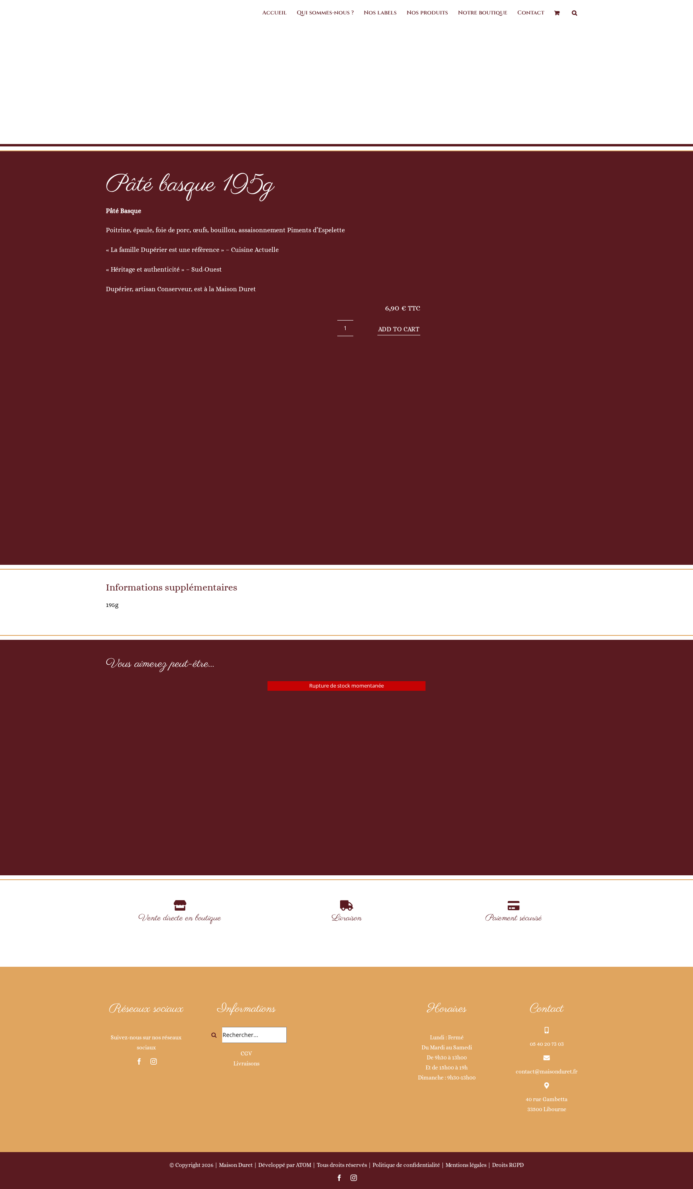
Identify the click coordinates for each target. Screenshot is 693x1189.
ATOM (303, 1165)
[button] (574, 13)
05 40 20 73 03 (547, 1044)
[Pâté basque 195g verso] (513, 361)
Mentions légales (466, 1165)
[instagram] (153, 1061)
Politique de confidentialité (406, 1165)
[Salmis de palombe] (346, 760)
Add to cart (398, 329)
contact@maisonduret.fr (547, 1071)
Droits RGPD (508, 1165)
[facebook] (139, 1061)
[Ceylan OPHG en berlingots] (184, 737)
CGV (246, 1053)
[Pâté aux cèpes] (508, 734)
